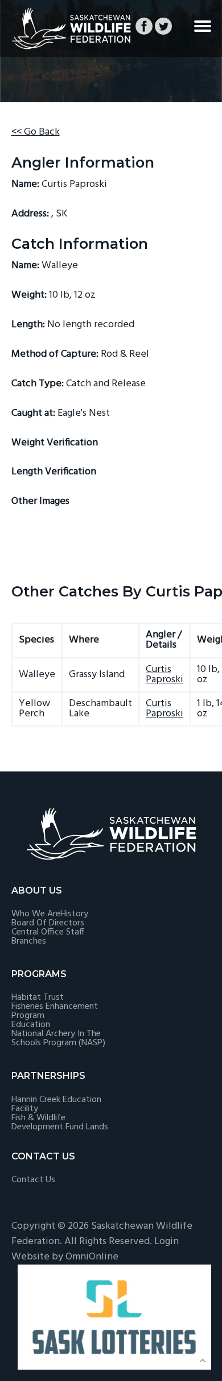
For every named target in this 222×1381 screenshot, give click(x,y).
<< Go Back (35, 132)
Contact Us (33, 1179)
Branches (28, 941)
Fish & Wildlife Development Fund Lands (59, 1122)
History (74, 914)
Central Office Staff (47, 932)
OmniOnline (91, 1257)
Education (30, 1024)
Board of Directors (47, 923)
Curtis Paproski (164, 674)
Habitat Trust (37, 997)
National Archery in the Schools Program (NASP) (58, 1038)
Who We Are (35, 914)
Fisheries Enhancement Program (54, 1011)
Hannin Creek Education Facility (56, 1104)
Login (166, 1241)
